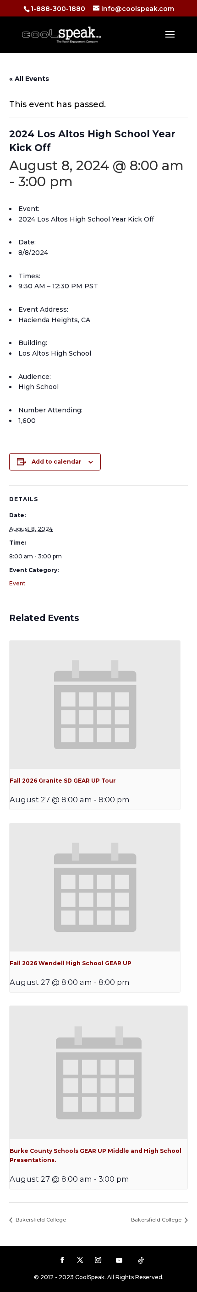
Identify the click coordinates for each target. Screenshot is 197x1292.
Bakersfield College (40, 1219)
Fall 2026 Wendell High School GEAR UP (70, 963)
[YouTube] (119, 1260)
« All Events (29, 79)
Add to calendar (57, 461)
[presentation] (95, 704)
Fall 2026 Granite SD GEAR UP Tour (63, 780)
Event (17, 583)
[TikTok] (141, 1260)
